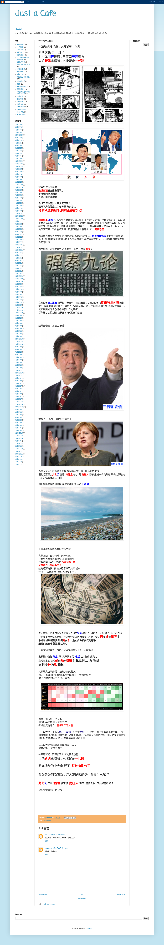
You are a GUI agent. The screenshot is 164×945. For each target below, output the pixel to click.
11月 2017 (19, 373)
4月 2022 (18, 234)
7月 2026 (18, 125)
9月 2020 (18, 284)
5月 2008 (18, 459)
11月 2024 (19, 164)
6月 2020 (18, 292)
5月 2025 (18, 148)
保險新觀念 (21, 69)
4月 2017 (18, 391)
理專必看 (20, 96)
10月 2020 (19, 281)
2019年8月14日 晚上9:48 (59, 848)
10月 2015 (19, 438)
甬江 (82, 732)
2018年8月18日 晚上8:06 (56, 835)
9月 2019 (18, 315)
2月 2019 (18, 334)
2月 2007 (18, 464)
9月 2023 (18, 190)
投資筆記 (20, 55)
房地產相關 (21, 62)
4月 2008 (18, 462)
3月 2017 (18, 394)
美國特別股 (21, 81)
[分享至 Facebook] (72, 818)
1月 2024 (18, 182)
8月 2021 (18, 255)
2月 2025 (18, 156)
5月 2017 (18, 388)
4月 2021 (18, 266)
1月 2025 (18, 158)
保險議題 (20, 72)
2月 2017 (18, 396)
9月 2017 (18, 378)
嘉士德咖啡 (47, 821)
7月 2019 (18, 321)
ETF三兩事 (21, 115)
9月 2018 (18, 347)
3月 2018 (18, 362)
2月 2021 (18, 271)
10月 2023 (19, 187)
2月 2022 (18, 240)
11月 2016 (19, 404)
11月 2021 (19, 247)
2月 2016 (18, 428)
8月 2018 (18, 349)
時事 (18, 84)
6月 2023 (18, 198)
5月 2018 (18, 357)
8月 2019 (18, 318)
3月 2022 (18, 237)
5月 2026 (18, 127)
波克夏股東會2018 (23, 65)
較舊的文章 (121, 895)
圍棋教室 (20, 99)
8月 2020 (18, 287)
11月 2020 (19, 279)
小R (46, 835)
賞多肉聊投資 (22, 109)
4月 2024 (18, 174)
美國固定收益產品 (23, 77)
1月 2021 (18, 273)
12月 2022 (19, 213)
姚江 (61, 732)
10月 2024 (19, 166)
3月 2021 (18, 268)
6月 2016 (18, 417)
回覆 (46, 841)
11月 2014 (19, 443)
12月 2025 (19, 135)
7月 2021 (18, 258)
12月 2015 (19, 433)
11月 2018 (19, 341)
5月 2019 (18, 326)
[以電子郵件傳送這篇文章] (65, 818)
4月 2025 (18, 151)
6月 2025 (18, 145)
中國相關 (20, 44)
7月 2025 (18, 143)
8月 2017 (18, 381)
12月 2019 (19, 307)
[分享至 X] (70, 818)
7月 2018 (18, 352)
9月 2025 (18, 138)
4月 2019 (18, 328)
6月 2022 (18, 229)
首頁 (82, 895)
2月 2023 (18, 208)
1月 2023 (18, 211)
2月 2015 (18, 441)
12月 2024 (19, 161)
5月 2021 (18, 263)
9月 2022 (18, 221)
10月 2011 (19, 454)
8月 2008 (18, 456)
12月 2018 (19, 339)
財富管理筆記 (22, 87)
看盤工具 (20, 74)
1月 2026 (18, 132)
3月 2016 (18, 425)
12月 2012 (19, 449)
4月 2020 (18, 297)
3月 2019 (18, 331)
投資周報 (20, 52)
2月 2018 (18, 365)
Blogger (89, 928)
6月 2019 (18, 323)
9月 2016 (18, 409)
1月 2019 (18, 336)
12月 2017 (19, 370)
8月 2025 (18, 140)
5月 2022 (18, 232)
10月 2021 (19, 250)
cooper (47, 848)
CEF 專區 (20, 112)
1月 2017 (18, 399)
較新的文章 (43, 895)
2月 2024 (18, 179)
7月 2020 (18, 289)
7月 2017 (18, 383)
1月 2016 (18, 430)
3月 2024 (18, 177)
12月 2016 (19, 402)
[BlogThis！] (67, 818)
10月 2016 (19, 407)
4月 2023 (18, 203)
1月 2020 (18, 305)
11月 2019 (19, 310)
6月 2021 (18, 260)
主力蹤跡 (20, 47)
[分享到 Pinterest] (75, 818)
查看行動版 (82, 899)
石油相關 (20, 50)
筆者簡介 (19, 29)
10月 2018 (19, 344)
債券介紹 (20, 104)
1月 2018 (18, 368)
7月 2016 (18, 415)
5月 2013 (18, 446)
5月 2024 (18, 172)
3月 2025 (18, 153)
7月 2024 (18, 169)
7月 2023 (18, 195)
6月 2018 (18, 355)
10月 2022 (19, 219)
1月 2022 (18, 242)
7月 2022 (18, 226)
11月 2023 (19, 185)
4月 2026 (18, 130)
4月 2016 (18, 422)
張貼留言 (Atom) (49, 904)
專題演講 (20, 89)
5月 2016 (18, 420)
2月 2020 (18, 302)
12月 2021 (19, 245)
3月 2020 (18, 300)
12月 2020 (19, 276)
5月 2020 (18, 294)
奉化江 (69, 732)
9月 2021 (18, 253)
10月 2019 (19, 313)
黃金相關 (20, 101)
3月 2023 (18, 206)
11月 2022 (19, 216)
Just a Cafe (35, 14)
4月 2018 (18, 360)
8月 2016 (18, 412)
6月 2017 (18, 386)
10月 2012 (19, 451)
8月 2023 (18, 192)
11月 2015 (19, 436)
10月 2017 (19, 375)
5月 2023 (18, 200)
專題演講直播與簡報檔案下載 (23, 93)
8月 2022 (18, 224)
